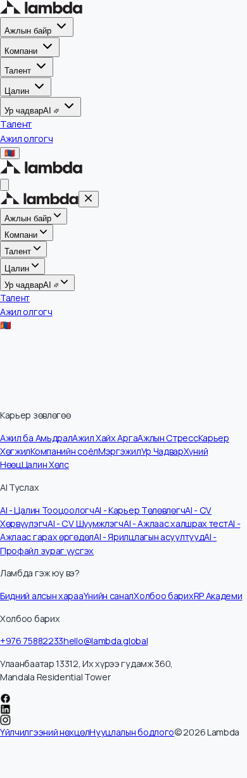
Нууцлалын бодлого (131, 732)
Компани (20, 51)
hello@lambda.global (105, 641)
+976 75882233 (31, 641)
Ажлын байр (27, 31)
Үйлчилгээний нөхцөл (44, 732)
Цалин (16, 90)
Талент (17, 70)
